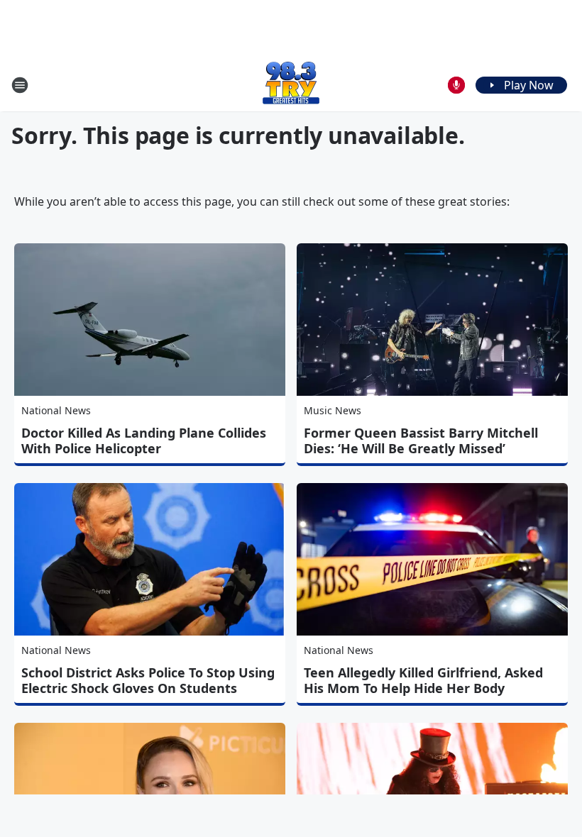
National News (56, 410)
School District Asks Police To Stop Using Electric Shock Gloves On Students (148, 680)
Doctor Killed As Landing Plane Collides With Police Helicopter (143, 440)
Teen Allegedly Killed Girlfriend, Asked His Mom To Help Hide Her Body (423, 680)
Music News (332, 410)
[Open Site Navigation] (19, 85)
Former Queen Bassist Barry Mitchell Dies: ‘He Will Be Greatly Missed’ (421, 440)
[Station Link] (291, 85)
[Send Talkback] (456, 85)
